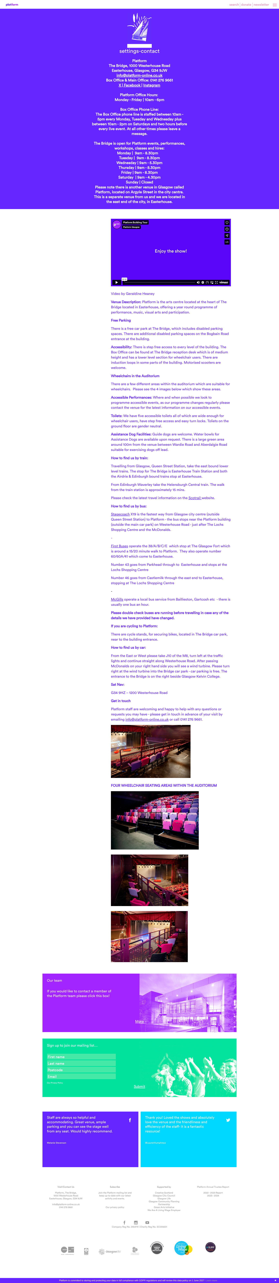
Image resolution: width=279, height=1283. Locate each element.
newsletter (261, 5)
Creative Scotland (164, 1192)
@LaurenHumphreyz (155, 1142)
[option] (90, 1129)
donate (246, 5)
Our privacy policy (115, 1207)
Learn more (211, 1280)
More (139, 1021)
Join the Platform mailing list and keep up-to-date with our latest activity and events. (115, 1195)
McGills (117, 599)
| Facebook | (131, 85)
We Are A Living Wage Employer (164, 1210)
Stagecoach (120, 514)
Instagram (151, 85)
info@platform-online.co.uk (139, 75)
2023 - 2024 (213, 1195)
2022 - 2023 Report (213, 1192)
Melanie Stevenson (56, 1142)
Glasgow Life (164, 1198)
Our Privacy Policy (55, 1083)
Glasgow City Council (164, 1195)
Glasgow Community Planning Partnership (164, 1203)
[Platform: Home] (12, 4)
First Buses (119, 546)
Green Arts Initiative (164, 1207)
